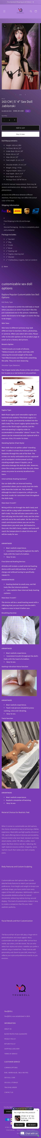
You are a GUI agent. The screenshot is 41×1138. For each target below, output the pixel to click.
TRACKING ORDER (10, 1087)
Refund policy (21, 1130)
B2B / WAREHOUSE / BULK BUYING (16, 1073)
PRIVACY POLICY (10, 1039)
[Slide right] (25, 94)
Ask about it (31, 1125)
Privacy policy (31, 1130)
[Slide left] (15, 94)
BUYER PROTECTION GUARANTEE (15, 1034)
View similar (19, 1125)
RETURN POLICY (10, 1044)
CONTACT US (8, 1092)
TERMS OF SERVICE (10, 1054)
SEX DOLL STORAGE (11, 1082)
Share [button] (6, 266)
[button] (4, 11)
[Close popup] (37, 1110)
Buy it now (20, 134)
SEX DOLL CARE (9, 1078)
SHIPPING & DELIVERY (12, 1049)
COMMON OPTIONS (10, 1068)
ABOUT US (7, 1029)
